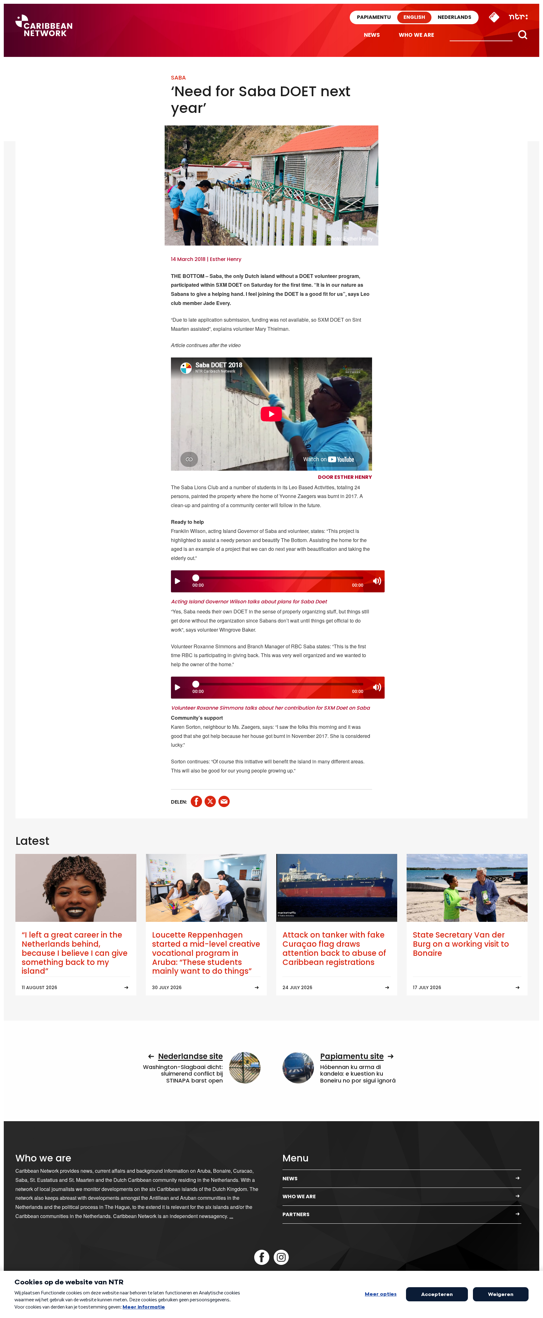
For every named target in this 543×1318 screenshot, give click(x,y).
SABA (178, 77)
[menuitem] (371, 35)
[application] (278, 581)
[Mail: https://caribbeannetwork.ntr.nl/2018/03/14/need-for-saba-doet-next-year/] (224, 801)
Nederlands (454, 17)
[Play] (177, 581)
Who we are (416, 35)
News (372, 35)
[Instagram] (281, 1257)
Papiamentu (374, 17)
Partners (296, 1214)
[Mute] (377, 581)
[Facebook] (261, 1257)
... (231, 1216)
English (414, 17)
